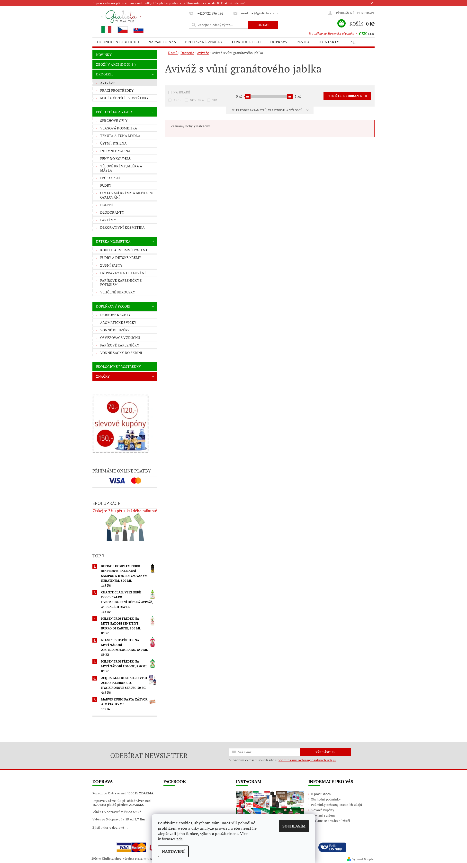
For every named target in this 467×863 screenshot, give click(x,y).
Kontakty (329, 41)
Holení (106, 204)
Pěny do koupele (115, 158)
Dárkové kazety (115, 314)
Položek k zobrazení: (347, 96)
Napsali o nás (162, 41)
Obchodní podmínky (326, 799)
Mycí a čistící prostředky (124, 98)
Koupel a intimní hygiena (124, 250)
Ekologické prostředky (118, 366)
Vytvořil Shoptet (363, 859)
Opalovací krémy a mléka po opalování (126, 195)
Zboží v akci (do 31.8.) (116, 64)
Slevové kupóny (322, 810)
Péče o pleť (110, 177)
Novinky (104, 54)
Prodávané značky (204, 41)
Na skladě (181, 92)
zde (179, 839)
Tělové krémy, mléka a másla (121, 168)
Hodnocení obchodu (118, 41)
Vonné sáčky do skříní (121, 352)
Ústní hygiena (113, 143)
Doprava (278, 41)
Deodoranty (112, 212)
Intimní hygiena (115, 150)
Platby (303, 41)
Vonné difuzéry (114, 330)
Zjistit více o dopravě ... (110, 827)
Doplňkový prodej (113, 306)
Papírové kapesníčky (119, 345)
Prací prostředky (117, 90)
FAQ (352, 41)
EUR (371, 34)
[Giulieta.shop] (140, 21)
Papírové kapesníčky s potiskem (121, 282)
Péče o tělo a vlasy (114, 111)
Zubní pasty (111, 265)
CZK (363, 33)
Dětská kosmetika (113, 241)
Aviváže (107, 83)
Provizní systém (323, 815)
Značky (103, 376)
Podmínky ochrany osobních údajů (336, 804)
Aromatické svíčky (118, 322)
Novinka (197, 100)
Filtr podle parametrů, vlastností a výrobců (267, 110)
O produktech (246, 41)
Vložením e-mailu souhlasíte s (282, 760)
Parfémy (108, 220)
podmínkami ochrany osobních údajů (307, 760)
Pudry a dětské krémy (120, 257)
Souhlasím (293, 826)
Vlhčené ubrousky (117, 292)
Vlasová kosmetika (118, 128)
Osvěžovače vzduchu (120, 337)
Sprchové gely (113, 120)
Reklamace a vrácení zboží (330, 820)
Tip (214, 100)
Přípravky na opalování (123, 273)
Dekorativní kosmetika (122, 227)
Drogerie (105, 74)
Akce (177, 100)
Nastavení (173, 851)
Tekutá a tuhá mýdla (120, 135)
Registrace (366, 13)
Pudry (105, 185)
